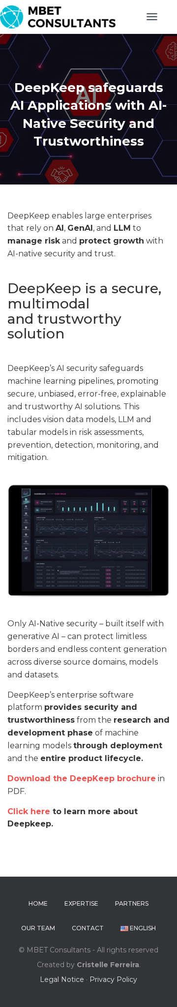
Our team (38, 928)
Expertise (81, 903)
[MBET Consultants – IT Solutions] (61, 17)
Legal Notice (62, 979)
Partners (131, 903)
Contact (88, 928)
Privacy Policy (113, 979)
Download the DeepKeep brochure (81, 778)
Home (38, 903)
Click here (28, 811)
